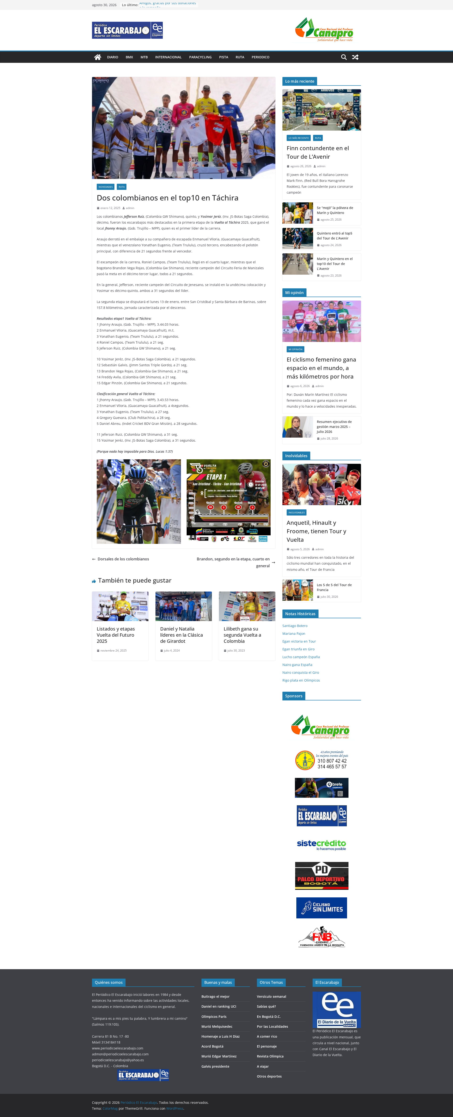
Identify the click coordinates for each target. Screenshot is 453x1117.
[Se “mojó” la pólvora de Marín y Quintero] (297, 213)
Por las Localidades (272, 1026)
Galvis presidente (215, 1066)
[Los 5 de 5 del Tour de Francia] (297, 591)
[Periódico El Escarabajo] (97, 57)
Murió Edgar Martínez (219, 1056)
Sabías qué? (266, 1006)
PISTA (223, 57)
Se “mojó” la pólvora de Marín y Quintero (335, 210)
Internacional (168, 57)
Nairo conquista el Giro (300, 672)
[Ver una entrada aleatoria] (355, 57)
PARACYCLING (200, 57)
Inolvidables (297, 512)
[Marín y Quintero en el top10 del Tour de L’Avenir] (297, 267)
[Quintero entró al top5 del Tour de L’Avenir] (297, 239)
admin (130, 208)
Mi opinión (295, 349)
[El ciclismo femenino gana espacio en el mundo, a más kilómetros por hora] (321, 321)
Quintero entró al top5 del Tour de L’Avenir (334, 235)
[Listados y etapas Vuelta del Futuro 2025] (120, 594)
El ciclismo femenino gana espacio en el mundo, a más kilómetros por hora (321, 367)
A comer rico (267, 1036)
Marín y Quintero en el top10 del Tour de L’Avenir (335, 263)
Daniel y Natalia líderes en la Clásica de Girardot (181, 635)
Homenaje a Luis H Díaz (220, 1036)
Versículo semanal (271, 996)
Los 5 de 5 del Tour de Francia (334, 587)
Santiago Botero (294, 625)
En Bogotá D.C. (269, 1016)
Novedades (106, 186)
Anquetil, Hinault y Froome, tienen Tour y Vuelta (316, 531)
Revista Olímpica (270, 1056)
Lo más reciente (299, 138)
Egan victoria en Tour (299, 641)
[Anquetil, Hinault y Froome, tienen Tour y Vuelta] (321, 484)
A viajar (263, 1066)
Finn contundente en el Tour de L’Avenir (318, 152)
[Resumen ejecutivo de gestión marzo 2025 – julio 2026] (297, 430)
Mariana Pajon (293, 633)
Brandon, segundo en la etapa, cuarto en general (233, 562)
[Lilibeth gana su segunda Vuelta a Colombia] (247, 594)
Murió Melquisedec (216, 1026)
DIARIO (112, 57)
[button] (327, 30)
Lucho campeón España (301, 657)
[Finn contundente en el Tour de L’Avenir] (321, 110)
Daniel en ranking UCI (218, 1006)
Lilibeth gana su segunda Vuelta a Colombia (242, 635)
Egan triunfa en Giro (298, 649)
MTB (144, 57)
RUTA (240, 57)
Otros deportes (269, 1076)
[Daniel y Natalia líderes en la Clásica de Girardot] (183, 594)
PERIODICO (260, 57)
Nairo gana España (297, 664)
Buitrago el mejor (215, 996)
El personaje (267, 1046)
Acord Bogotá (212, 1046)
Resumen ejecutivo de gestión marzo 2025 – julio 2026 (334, 426)
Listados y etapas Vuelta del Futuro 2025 (116, 635)
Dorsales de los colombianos (123, 559)
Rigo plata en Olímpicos (301, 680)
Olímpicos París (213, 1016)
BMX (129, 57)
